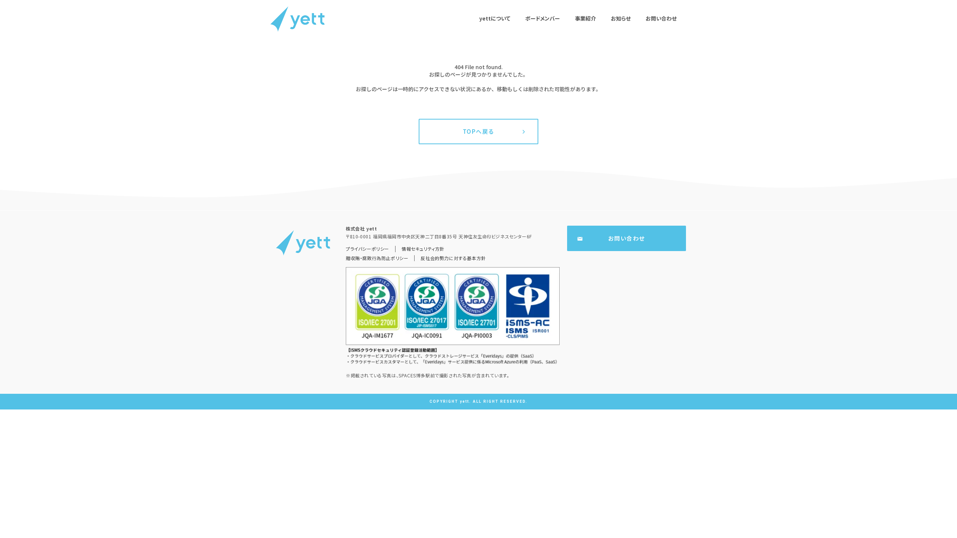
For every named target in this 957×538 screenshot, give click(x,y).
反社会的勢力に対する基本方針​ (453, 258)
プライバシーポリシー (367, 249)
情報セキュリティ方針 (422, 249)
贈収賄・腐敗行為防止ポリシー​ (377, 258)
